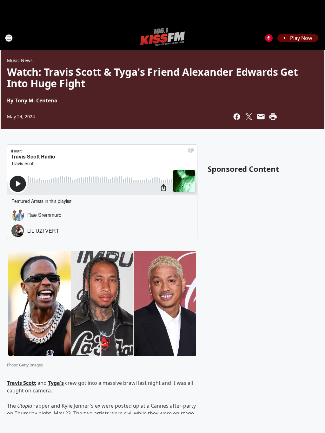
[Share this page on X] (248, 116)
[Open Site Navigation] (9, 38)
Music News (20, 60)
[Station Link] (162, 38)
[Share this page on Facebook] (236, 116)
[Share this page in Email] (260, 116)
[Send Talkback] (269, 38)
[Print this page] (273, 116)
